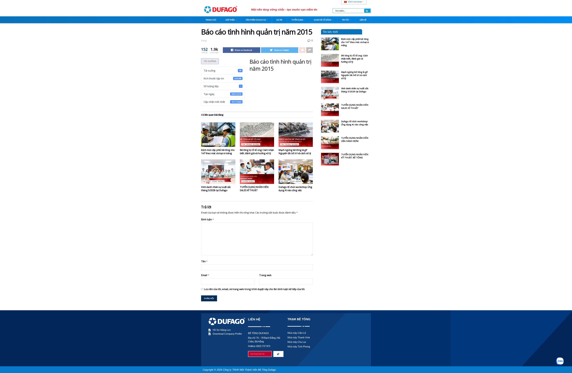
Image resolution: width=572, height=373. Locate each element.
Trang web (265, 275)
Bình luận (207, 219)
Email (205, 275)
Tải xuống (210, 61)
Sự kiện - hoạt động (213, 181)
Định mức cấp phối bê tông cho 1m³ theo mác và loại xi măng (218, 151)
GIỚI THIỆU (230, 19)
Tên (204, 261)
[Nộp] (278, 354)
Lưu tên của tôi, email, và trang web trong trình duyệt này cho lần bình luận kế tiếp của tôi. (254, 289)
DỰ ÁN (279, 19)
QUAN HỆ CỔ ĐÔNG (322, 19)
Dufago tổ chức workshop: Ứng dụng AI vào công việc (295, 188)
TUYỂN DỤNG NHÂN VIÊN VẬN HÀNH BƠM (354, 139)
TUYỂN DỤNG (297, 19)
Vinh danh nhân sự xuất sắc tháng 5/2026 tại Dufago (216, 188)
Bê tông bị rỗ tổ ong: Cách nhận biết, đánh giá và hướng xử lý (257, 151)
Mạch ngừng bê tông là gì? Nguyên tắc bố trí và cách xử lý (295, 151)
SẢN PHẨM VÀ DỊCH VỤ (256, 19)
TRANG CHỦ (211, 19)
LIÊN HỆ (363, 19)
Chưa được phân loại (214, 144)
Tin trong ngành (251, 144)
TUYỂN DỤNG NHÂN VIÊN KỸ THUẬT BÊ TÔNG (354, 156)
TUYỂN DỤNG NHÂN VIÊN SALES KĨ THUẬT (254, 188)
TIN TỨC (345, 19)
